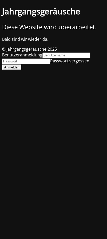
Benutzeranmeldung (22, 55)
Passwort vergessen (69, 61)
